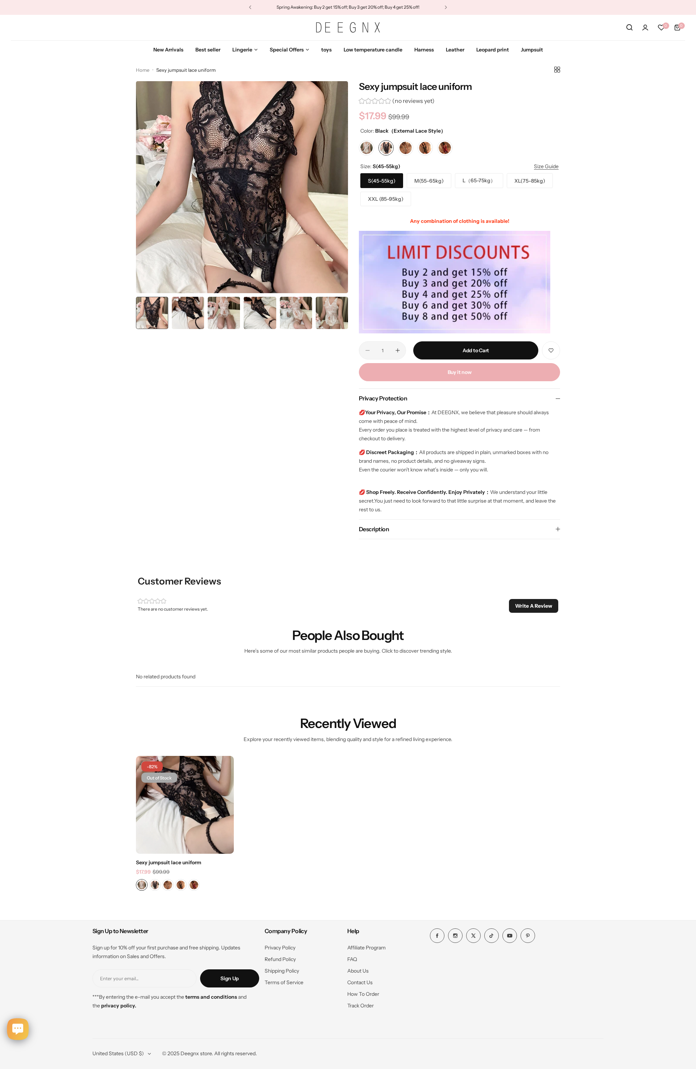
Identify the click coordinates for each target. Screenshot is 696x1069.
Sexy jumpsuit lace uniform (168, 862)
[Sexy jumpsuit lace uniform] (185, 805)
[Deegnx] (348, 27)
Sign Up (229, 978)
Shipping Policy (282, 971)
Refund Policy (280, 959)
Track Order (360, 1005)
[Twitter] (473, 935)
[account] (645, 28)
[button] (250, 7)
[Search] (629, 28)
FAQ (352, 959)
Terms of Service (284, 982)
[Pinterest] (528, 935)
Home (142, 70)
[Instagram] (455, 935)
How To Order (363, 994)
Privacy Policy (280, 947)
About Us (358, 971)
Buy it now (460, 372)
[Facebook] (437, 935)
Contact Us (360, 982)
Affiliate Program (366, 947)
